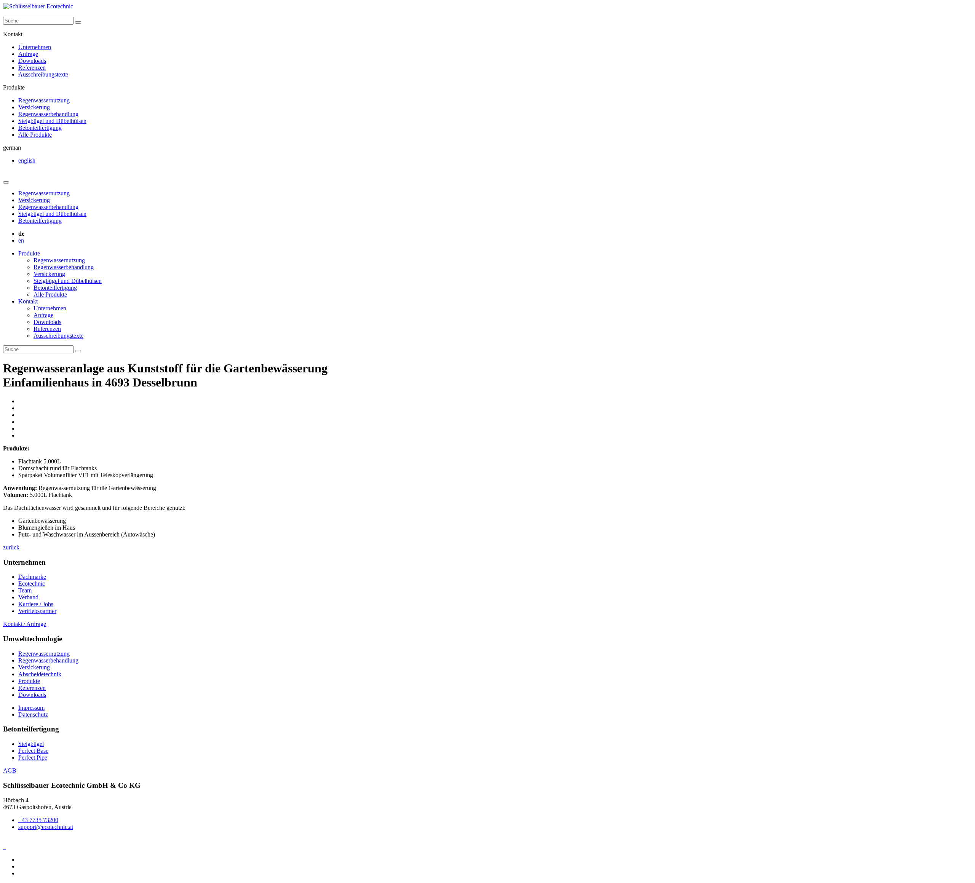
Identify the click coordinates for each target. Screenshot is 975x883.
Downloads (32, 60)
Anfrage (28, 54)
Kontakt (28, 301)
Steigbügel (31, 744)
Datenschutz (33, 714)
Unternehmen (34, 47)
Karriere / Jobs (35, 604)
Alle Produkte (35, 134)
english (26, 160)
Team (25, 590)
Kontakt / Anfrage (24, 624)
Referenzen (32, 67)
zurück (11, 547)
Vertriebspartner (37, 611)
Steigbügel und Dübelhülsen (52, 121)
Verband (28, 597)
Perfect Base (33, 750)
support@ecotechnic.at (45, 827)
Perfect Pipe (32, 757)
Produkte (29, 253)
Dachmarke (32, 576)
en (21, 240)
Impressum (31, 707)
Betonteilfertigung (40, 128)
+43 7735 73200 (38, 820)
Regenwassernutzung (44, 100)
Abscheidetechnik (39, 674)
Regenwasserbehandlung (48, 114)
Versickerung (34, 107)
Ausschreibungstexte (43, 74)
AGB (9, 770)
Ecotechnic (31, 583)
